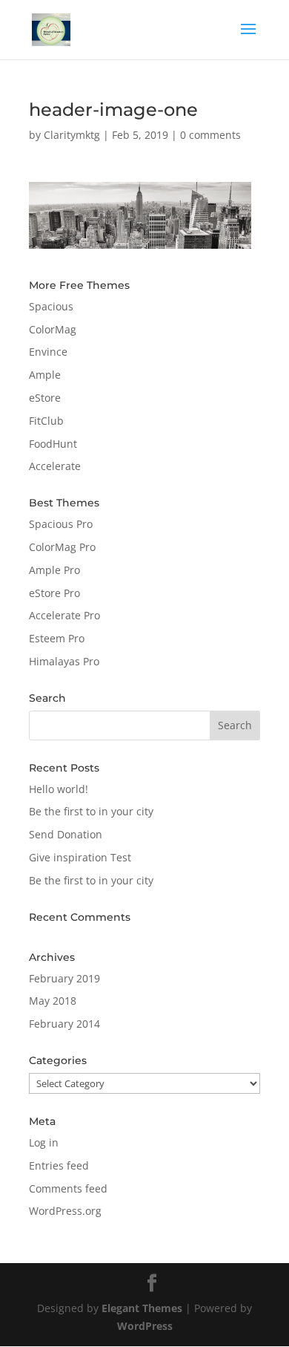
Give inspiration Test (80, 857)
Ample (45, 375)
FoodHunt (53, 444)
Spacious (51, 306)
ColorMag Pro (62, 547)
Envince (48, 352)
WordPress (145, 1326)
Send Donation (65, 834)
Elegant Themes (142, 1308)
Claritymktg (72, 135)
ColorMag (52, 329)
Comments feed (68, 1188)
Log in (44, 1142)
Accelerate (55, 466)
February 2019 (64, 978)
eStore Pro (54, 593)
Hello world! (58, 789)
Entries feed (59, 1165)
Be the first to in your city (91, 811)
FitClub (46, 421)
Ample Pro (54, 570)
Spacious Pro (61, 524)
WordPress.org (65, 1211)
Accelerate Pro (64, 615)
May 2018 (52, 1001)
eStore (45, 398)
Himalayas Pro (64, 661)
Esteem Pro (56, 638)
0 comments (210, 135)
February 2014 (64, 1024)
